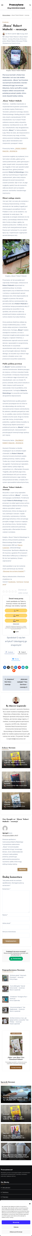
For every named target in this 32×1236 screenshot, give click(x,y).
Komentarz (6, 889)
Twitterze (19, 582)
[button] (29, 1202)
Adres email (6, 923)
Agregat (5, 833)
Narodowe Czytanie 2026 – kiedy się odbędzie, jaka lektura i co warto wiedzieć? (15, 1100)
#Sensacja (19, 41)
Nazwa (5, 915)
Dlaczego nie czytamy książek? (13, 571)
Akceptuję (16, 1222)
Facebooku (12, 582)
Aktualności (6, 1095)
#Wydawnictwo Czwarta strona (11, 43)
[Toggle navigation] (2, 5)
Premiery (5, 1197)
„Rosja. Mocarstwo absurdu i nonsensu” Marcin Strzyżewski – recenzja (14, 1138)
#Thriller (25, 41)
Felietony (5, 1192)
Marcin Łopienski (12, 34)
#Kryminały (16, 39)
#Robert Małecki (11, 41)
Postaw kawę (16, 958)
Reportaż (6, 1133)
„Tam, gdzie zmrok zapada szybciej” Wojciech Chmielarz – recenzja (15, 762)
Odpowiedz (22, 869)
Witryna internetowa (9, 932)
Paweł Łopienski (11, 764)
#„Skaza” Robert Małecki (11, 37)
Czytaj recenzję (16, 1067)
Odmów (16, 1227)
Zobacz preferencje (16, 1232)
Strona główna (6, 15)
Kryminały (6, 22)
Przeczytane (16, 4)
